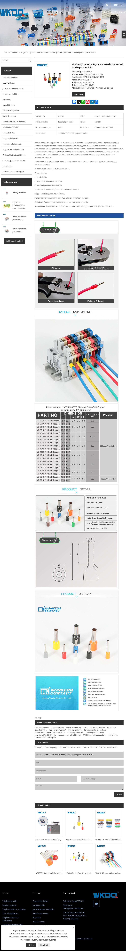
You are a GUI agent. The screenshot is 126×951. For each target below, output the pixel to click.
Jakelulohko (7, 166)
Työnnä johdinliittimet (12, 144)
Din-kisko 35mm (9, 116)
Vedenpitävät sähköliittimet (14, 155)
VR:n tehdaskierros (10, 913)
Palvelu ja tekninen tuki (12, 924)
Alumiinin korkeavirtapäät (13, 171)
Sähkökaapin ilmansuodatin (14, 160)
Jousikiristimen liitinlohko (13, 88)
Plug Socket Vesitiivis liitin (13, 149)
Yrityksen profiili (9, 901)
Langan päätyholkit (28, 52)
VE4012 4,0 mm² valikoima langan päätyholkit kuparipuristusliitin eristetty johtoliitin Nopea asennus (109, 873)
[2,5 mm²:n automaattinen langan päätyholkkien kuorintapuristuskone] (49, 823)
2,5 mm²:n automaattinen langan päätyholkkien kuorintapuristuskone (50, 839)
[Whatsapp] (96, 904)
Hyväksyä (44, 945)
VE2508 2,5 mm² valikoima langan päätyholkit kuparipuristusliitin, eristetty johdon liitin (80, 839)
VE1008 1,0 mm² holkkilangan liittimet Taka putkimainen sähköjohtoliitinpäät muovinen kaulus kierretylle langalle (50, 873)
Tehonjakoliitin (9, 133)
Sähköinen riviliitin (10, 94)
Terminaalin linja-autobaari (14, 122)
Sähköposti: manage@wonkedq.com (73, 906)
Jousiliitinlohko (9, 83)
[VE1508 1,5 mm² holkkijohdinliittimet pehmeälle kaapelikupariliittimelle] (109, 823)
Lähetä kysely (78, 94)
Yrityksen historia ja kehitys (14, 909)
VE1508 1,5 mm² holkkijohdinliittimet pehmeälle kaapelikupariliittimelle (109, 839)
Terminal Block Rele (11, 127)
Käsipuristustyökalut (11, 110)
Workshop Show (9, 905)
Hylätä (31, 945)
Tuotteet (14, 52)
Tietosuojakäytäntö (47, 939)
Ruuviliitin (7, 99)
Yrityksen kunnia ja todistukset (10, 919)
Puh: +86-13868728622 (73, 901)
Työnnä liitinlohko (10, 77)
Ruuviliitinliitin (9, 105)
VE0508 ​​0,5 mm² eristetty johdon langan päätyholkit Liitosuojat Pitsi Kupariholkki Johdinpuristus (80, 873)
